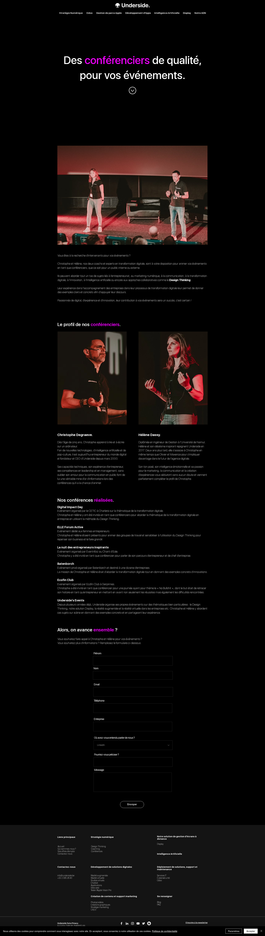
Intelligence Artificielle (169, 854)
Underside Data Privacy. (67, 923)
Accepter (250, 931)
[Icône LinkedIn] (127, 923)
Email (97, 684)
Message (99, 770)
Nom (96, 668)
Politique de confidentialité (164, 931)
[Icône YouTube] (138, 923)
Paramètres (233, 931)
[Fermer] (261, 931)
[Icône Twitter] (143, 923)
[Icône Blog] (149, 923)
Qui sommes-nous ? (67, 849)
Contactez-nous (65, 854)
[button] (197, 923)
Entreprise (99, 719)
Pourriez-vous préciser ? (106, 754)
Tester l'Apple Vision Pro (101, 890)
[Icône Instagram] (132, 923)
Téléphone (99, 700)
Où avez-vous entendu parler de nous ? (114, 737)
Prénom (97, 653)
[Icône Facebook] (121, 923)
